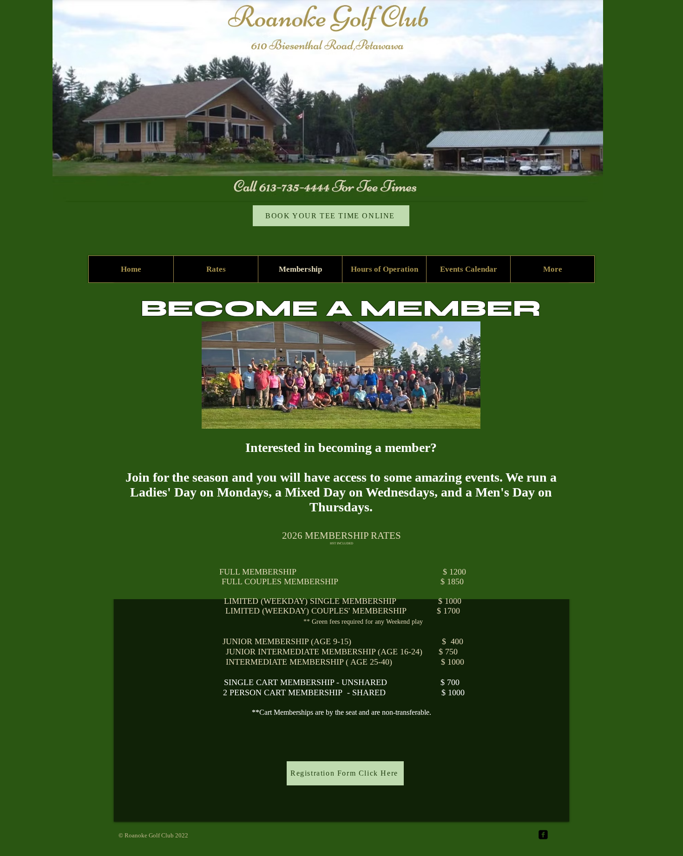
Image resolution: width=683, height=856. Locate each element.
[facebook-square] (543, 834)
